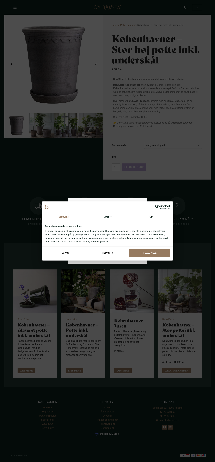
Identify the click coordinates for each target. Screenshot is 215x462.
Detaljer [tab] (108, 217)
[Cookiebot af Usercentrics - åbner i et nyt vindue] (157, 207)
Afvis (65, 253)
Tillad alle (149, 253)
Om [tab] (151, 217)
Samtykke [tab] (64, 217)
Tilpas (106, 253)
